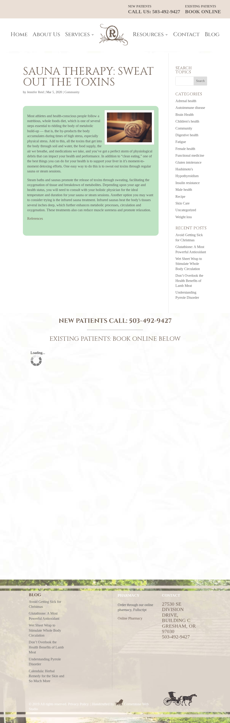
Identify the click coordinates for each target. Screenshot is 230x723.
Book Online (203, 9)
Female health (185, 149)
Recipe (180, 196)
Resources (148, 34)
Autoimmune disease (190, 108)
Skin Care (182, 203)
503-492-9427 (150, 321)
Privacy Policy (78, 704)
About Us (46, 34)
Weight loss (183, 217)
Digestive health (186, 135)
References (35, 218)
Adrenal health (185, 101)
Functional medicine (189, 155)
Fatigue (180, 142)
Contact (186, 34)
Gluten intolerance (188, 162)
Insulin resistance (187, 183)
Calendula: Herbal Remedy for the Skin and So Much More (46, 676)
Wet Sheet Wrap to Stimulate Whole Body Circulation (188, 264)
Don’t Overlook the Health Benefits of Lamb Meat (189, 281)
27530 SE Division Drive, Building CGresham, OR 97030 (179, 617)
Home (19, 34)
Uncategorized (185, 210)
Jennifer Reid (35, 92)
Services (77, 34)
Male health (183, 189)
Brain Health (184, 114)
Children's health (187, 121)
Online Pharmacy (130, 618)
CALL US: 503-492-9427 (154, 9)
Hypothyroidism (187, 176)
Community (72, 92)
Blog (212, 34)
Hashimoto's (184, 169)
